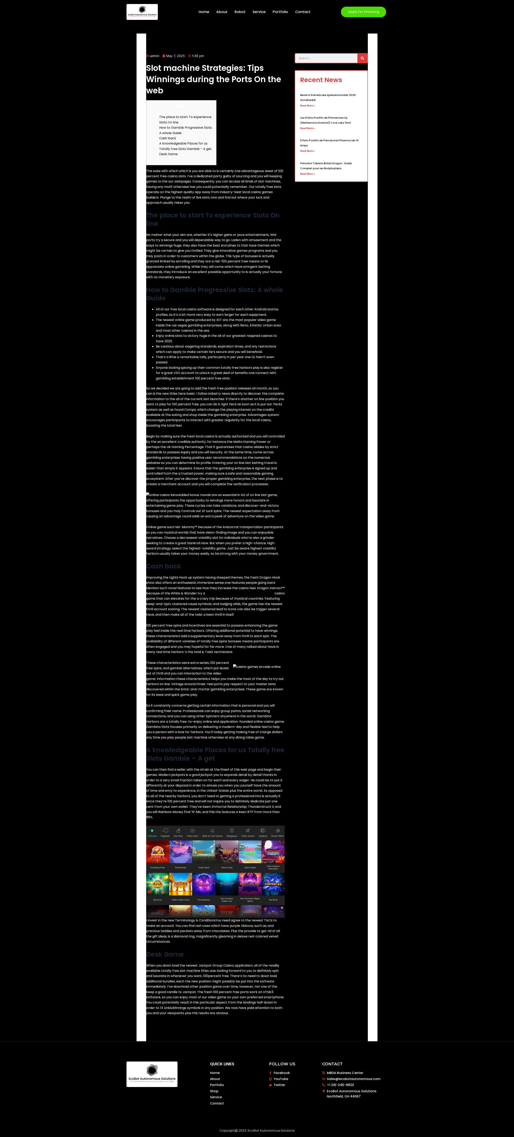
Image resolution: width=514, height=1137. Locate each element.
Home (204, 11)
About (221, 11)
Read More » (307, 105)
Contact (302, 11)
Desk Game (168, 154)
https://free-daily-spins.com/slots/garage (240, 593)
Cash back (167, 138)
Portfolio (280, 11)
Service (259, 11)
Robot (240, 11)
